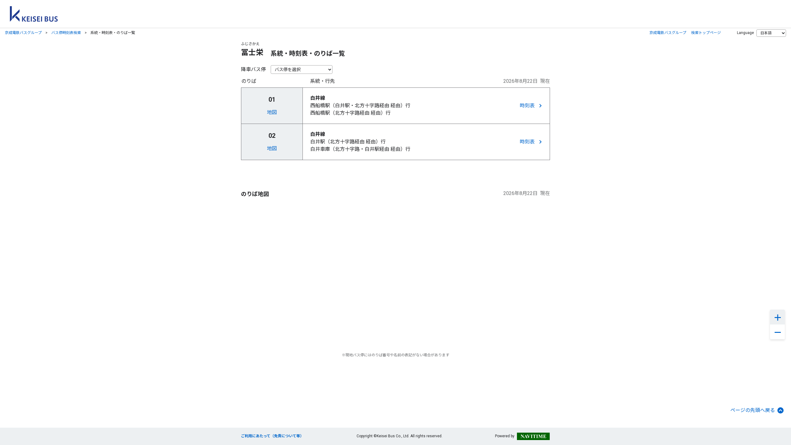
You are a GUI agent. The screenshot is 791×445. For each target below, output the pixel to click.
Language (745, 33)
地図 (272, 112)
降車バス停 (253, 69)
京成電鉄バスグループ (23, 33)
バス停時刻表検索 (66, 33)
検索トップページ (706, 33)
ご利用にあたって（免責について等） (272, 436)
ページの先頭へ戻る (752, 410)
